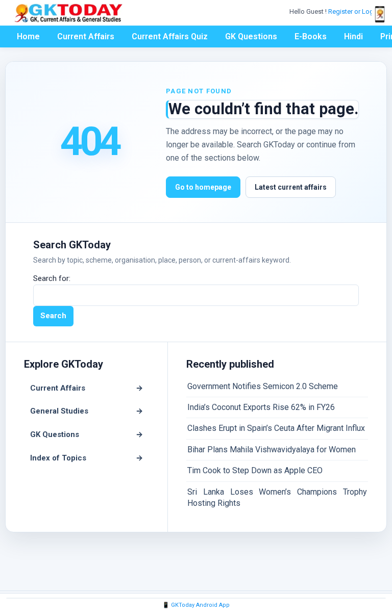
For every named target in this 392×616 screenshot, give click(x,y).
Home (28, 36)
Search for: (51, 278)
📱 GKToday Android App (196, 605)
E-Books (311, 36)
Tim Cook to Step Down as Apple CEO (255, 470)
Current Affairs (85, 36)
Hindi (353, 36)
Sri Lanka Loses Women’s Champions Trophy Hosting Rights (277, 497)
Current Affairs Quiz (170, 36)
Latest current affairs (291, 187)
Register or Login (354, 11)
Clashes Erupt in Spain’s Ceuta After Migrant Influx (276, 428)
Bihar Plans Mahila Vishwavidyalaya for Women (271, 449)
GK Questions (251, 36)
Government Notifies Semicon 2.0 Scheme (262, 386)
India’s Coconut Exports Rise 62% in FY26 (261, 407)
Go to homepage (203, 187)
